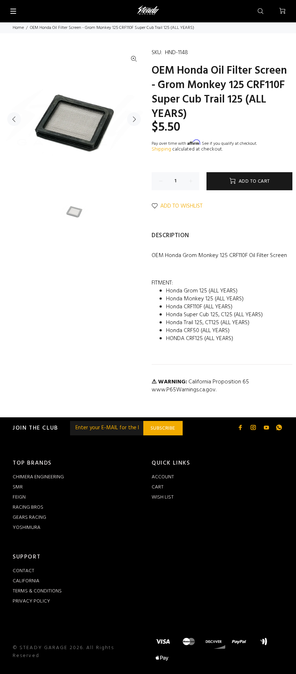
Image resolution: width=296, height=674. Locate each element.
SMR (18, 487)
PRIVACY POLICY (31, 601)
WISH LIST (163, 497)
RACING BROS (28, 507)
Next (134, 119)
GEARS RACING (29, 517)
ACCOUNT (163, 477)
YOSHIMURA (26, 527)
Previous (14, 119)
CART (158, 487)
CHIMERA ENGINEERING (38, 477)
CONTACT (23, 571)
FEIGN (19, 497)
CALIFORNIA (26, 581)
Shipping (161, 149)
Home (18, 27)
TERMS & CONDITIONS (37, 591)
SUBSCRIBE (163, 428)
